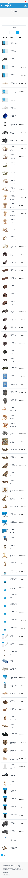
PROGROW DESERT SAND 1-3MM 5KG (13, 441)
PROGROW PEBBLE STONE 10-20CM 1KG (13, 823)
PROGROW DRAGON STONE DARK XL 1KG (13, 458)
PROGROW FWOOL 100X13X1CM (12, 645)
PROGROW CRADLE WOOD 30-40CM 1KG (13, 417)
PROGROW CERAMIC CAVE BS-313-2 (13, 352)
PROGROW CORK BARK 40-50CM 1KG (13, 392)
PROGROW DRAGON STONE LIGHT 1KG (13, 466)
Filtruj (14, 27)
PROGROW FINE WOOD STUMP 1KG (13, 555)
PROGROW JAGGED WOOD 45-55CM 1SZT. (13, 726)
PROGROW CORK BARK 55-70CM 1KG (13, 401)
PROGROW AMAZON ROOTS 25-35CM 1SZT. (13, 83)
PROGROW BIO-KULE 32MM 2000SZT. (13, 132)
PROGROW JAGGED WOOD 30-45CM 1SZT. (13, 718)
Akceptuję (6, 874)
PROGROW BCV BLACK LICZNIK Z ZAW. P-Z (13, 124)
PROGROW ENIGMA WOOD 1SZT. (13, 547)
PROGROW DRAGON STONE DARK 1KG (13, 449)
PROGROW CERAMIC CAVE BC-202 (13, 303)
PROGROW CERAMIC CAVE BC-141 (13, 270)
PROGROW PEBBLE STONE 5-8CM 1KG (14, 832)
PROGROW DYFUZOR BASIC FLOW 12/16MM (13, 514)
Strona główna (12, 13)
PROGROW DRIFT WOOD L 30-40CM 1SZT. (14, 490)
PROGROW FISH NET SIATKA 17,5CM (13, 596)
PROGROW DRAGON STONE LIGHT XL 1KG (13, 474)
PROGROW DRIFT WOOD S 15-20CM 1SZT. (14, 506)
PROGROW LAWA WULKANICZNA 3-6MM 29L (13, 750)
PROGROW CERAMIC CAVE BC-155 (13, 295)
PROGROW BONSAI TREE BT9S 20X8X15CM (13, 238)
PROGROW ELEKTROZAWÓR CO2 (13, 539)
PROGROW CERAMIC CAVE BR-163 (13, 327)
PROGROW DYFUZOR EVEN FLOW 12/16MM (13, 531)
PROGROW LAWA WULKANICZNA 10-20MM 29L (13, 742)
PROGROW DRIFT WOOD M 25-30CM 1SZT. (13, 498)
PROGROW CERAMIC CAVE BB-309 (13, 254)
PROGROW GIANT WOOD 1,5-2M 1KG (13, 653)
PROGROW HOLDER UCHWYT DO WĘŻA (13, 677)
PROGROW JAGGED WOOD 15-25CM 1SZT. (13, 702)
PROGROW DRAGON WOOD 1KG (13, 482)
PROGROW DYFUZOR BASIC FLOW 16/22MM (13, 523)
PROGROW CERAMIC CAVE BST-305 (13, 360)
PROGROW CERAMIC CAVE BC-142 (13, 279)
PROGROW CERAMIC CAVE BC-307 (13, 311)
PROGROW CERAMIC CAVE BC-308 (13, 319)
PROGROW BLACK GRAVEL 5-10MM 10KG (14, 140)
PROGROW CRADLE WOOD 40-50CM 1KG (13, 425)
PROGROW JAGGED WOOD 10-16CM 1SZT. (13, 693)
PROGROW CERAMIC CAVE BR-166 (13, 336)
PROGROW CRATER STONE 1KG (13, 433)
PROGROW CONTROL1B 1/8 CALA (13, 384)
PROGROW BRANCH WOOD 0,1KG (13, 246)
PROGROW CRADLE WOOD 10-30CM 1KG (13, 409)
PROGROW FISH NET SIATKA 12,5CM (13, 580)
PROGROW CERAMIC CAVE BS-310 (13, 344)
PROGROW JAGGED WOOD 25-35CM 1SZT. (13, 710)
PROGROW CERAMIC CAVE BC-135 (13, 262)
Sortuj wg (14, 21)
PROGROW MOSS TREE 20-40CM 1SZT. (13, 783)
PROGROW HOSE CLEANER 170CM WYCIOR (13, 685)
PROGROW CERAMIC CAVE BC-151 (13, 287)
